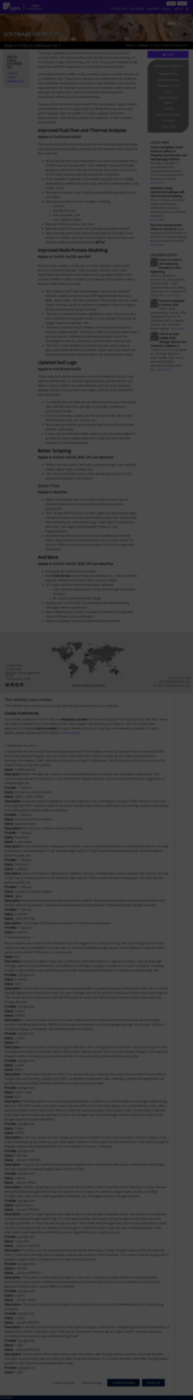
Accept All (153, 1383)
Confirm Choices (123, 1383)
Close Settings (92, 1383)
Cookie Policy (70, 733)
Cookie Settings (64, 1383)
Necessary (21, 745)
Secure (19, 937)
